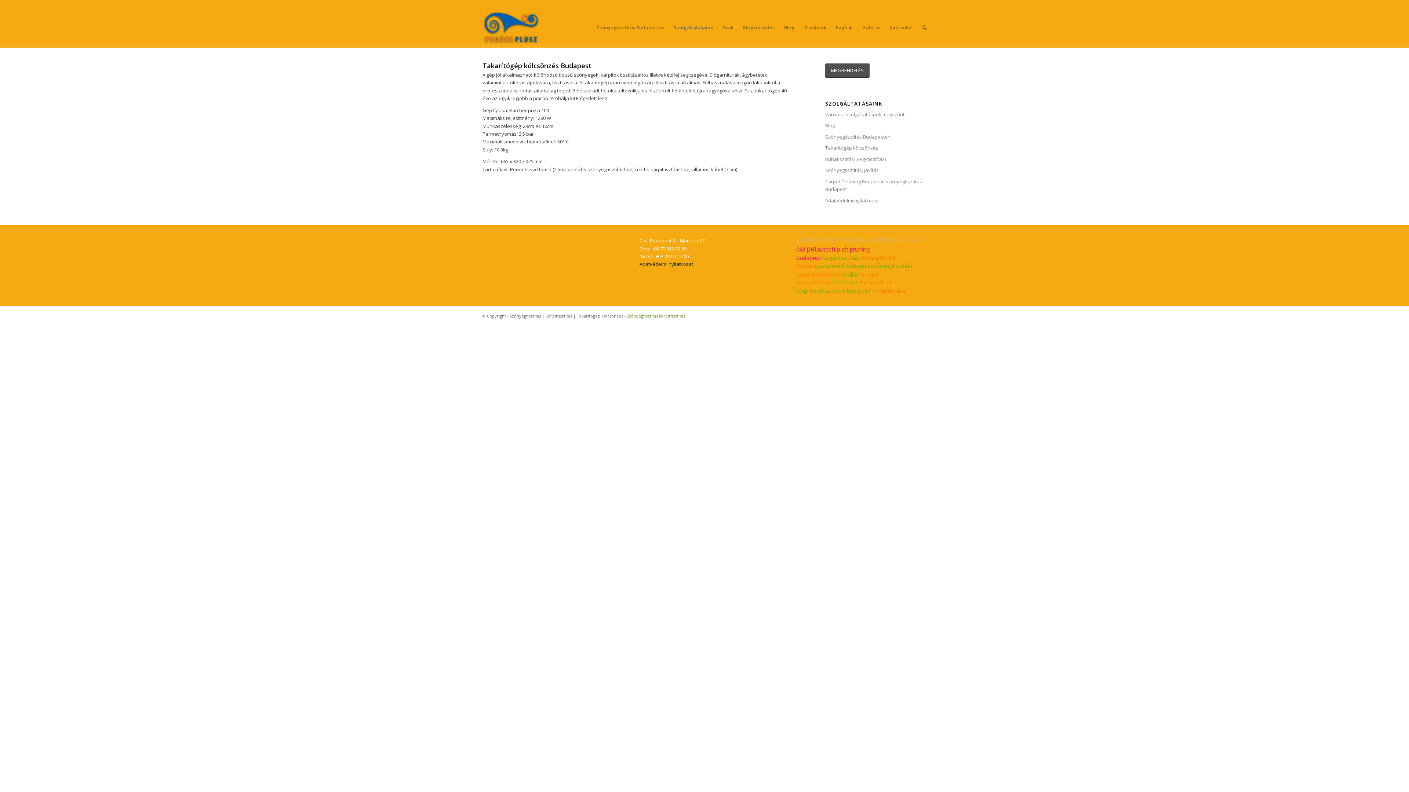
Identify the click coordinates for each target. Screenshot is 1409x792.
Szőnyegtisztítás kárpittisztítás (656, 316)
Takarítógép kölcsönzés (851, 147)
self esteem (844, 282)
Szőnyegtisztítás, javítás (852, 170)
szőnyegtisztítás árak (819, 275)
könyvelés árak (813, 282)
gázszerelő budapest (843, 266)
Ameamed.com (875, 282)
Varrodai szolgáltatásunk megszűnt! (865, 114)
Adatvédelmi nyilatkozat (852, 200)
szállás (850, 274)
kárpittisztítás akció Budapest (833, 290)
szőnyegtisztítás (891, 266)
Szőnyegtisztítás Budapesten (858, 136)
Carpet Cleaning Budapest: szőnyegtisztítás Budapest (873, 185)
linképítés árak (889, 290)
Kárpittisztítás (840, 257)
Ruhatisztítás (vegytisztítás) (855, 159)
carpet (806, 249)
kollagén (869, 275)
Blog (830, 125)
